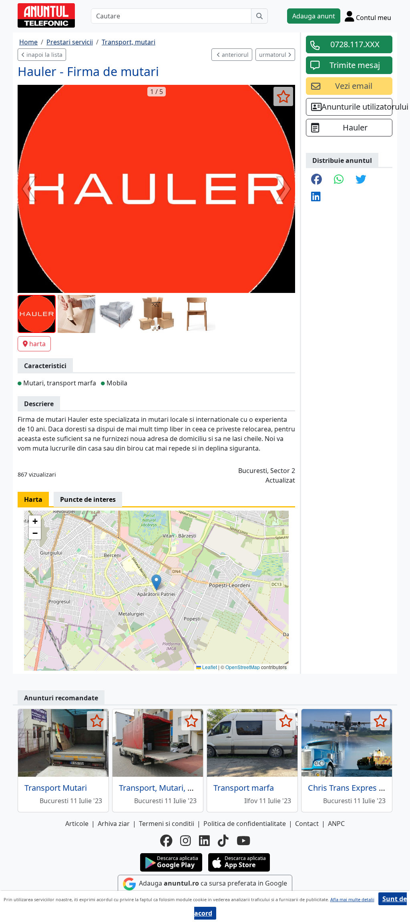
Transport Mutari (55, 787)
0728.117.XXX (355, 44)
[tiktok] (223, 841)
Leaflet (209, 666)
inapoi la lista (43, 54)
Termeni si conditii (166, 823)
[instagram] (185, 841)
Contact (307, 823)
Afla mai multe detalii (352, 899)
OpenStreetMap (242, 666)
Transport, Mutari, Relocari (168, 787)
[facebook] (166, 841)
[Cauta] (259, 16)
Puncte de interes (88, 499)
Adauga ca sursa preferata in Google (212, 883)
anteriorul (234, 54)
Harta (33, 499)
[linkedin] (204, 841)
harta (37, 343)
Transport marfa (243, 787)
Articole (76, 823)
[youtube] (243, 841)
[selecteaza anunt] (283, 96)
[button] (156, 582)
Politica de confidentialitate (244, 823)
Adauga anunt (313, 16)
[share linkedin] (316, 197)
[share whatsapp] (339, 179)
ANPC (336, 823)
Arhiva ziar (114, 823)
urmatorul (273, 54)
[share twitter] (361, 179)
